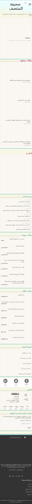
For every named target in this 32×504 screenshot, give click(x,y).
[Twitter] (13, 476)
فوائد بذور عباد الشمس (24, 100)
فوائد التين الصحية (20, 246)
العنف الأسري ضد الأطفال (18, 323)
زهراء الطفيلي (4, 338)
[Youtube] (10, 476)
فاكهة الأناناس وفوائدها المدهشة (16, 274)
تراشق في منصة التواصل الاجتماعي (16, 309)
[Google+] (19, 476)
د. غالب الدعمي (27, 368)
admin (2, 240)
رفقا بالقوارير (21, 294)
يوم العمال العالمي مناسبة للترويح (16, 330)
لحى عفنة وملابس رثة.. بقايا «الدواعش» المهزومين (14, 14)
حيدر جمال (3, 331)
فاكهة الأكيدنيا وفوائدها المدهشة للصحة (15, 253)
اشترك (29, 427)
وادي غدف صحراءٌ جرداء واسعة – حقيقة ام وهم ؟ (13, 302)
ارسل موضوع (28, 489)
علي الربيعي (4, 303)
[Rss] (22, 476)
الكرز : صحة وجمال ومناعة (18, 267)
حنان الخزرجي (4, 247)
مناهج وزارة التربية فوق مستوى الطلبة (20, 80)
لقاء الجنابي (3, 317)
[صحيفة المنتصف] (16, 6)
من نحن (30, 483)
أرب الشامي (4, 310)
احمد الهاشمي (4, 296)
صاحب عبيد (26, 40)
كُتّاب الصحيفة (28, 491)
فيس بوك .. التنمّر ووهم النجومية (16, 239)
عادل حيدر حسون (27, 358)
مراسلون (29, 494)
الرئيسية (30, 14)
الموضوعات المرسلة (26, 373)
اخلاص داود (28, 363)
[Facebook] (16, 476)
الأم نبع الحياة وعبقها (19, 316)
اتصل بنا (30, 486)
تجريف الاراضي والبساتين (18, 337)
